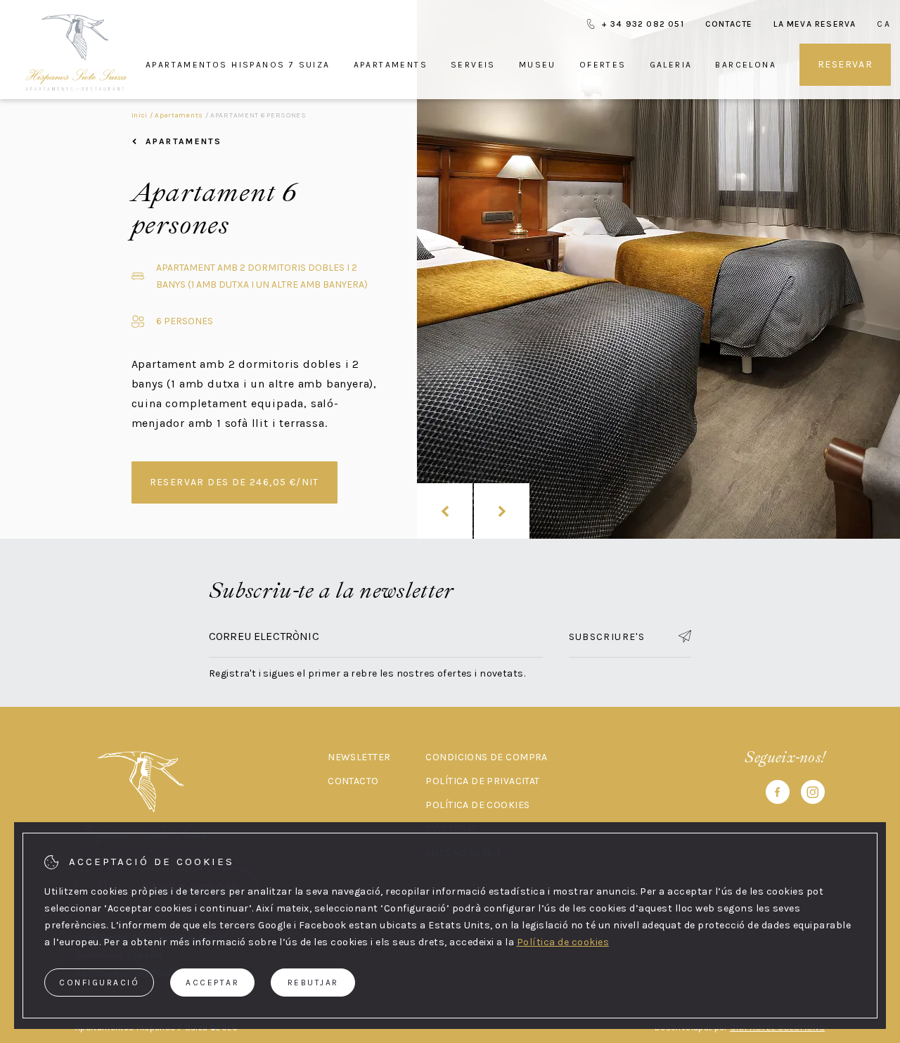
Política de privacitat (482, 781)
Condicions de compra (486, 757)
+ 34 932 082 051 (642, 24)
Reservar (845, 64)
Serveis (473, 65)
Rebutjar (313, 982)
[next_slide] (501, 511)
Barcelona (745, 65)
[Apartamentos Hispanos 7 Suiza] (76, 52)
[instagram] (813, 795)
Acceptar (212, 982)
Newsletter (359, 757)
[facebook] (778, 795)
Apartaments (391, 65)
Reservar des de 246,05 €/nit (234, 482)
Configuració (99, 982)
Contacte (729, 24)
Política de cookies (477, 805)
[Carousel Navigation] (473, 511)
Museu (537, 65)
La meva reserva (814, 24)
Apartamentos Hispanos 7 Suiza (238, 65)
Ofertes (602, 65)
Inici (139, 115)
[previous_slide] (444, 511)
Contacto (353, 781)
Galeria (671, 65)
